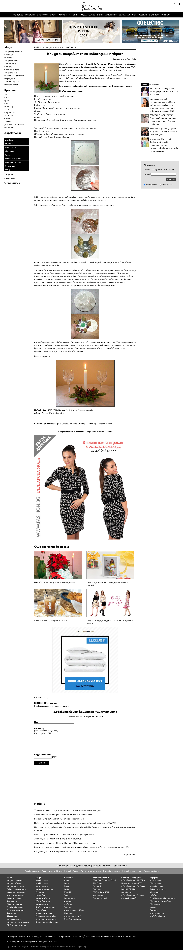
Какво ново (9, 178)
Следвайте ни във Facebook (99, 431)
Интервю (9, 57)
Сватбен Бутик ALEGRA (104, 880)
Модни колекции (15, 880)
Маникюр (8, 106)
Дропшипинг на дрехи (45, 919)
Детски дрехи (156, 886)
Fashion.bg (18, 15)
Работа (153, 910)
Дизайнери (154, 15)
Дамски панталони (132, 871)
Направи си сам (70, 47)
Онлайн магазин (32, 871)
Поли (83, 871)
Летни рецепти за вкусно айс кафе (50, 620)
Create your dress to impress (63, 946)
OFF (49, 733)
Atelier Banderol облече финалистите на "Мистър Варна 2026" (63, 814)
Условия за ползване (101, 865)
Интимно (9, 127)
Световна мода (11, 69)
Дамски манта (95, 871)
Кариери (8, 66)
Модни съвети (11, 60)
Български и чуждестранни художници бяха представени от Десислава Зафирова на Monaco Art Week (82, 847)
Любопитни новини (16, 925)
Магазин (63, 15)
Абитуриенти (111, 15)
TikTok (34, 941)
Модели (143, 15)
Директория (42, 15)
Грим (6, 100)
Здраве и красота (15, 907)
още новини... (130, 854)
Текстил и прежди (158, 889)
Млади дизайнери (15, 898)
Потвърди (171, 179)
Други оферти (157, 913)
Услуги (153, 907)
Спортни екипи (151, 871)
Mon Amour (98, 895)
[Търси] (175, 4)
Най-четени (154, 84)
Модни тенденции (13, 51)
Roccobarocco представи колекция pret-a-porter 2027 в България (164, 91)
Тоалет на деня (11, 81)
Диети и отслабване (14, 124)
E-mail (147, 174)
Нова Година (55, 423)
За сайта (60, 865)
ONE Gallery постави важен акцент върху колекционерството (64, 834)
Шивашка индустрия (14, 75)
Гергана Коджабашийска (53, 413)
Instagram (43, 941)
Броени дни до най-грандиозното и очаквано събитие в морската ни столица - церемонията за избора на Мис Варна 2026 (162, 105)
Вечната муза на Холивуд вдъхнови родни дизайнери (59, 818)
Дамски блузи (71, 871)
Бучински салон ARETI (131, 883)
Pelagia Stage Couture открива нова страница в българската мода (65, 851)
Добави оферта (157, 916)
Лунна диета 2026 (72, 916)
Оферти (53, 15)
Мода (84, 15)
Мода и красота (53, 47)
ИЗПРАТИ (42, 763)
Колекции (30, 15)
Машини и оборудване (160, 901)
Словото (34, 946)
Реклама (71, 865)
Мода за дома (10, 72)
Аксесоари (9, 151)
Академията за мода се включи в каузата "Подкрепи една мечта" (64, 843)
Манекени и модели (13, 162)
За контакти (120, 865)
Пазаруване (9, 78)
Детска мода (10, 147)
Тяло (6, 109)
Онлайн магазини (12, 183)
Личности (132, 15)
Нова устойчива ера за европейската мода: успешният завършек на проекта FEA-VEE (75, 823)
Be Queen (97, 889)
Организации (10, 166)
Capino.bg (81, 946)
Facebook (25, 941)
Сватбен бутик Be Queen (133, 886)
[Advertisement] (85, 782)
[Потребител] (180, 4)
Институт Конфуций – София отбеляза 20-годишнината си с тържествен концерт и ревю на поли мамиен (164, 145)
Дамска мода (10, 140)
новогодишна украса (79, 423)
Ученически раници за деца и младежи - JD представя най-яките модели (67, 810)
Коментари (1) (86, 410)
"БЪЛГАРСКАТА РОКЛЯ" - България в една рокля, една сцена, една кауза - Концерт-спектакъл (163, 119)
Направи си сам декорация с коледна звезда (54, 582)
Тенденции (12, 901)
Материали (155, 904)
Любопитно (10, 63)
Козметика (9, 112)
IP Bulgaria (44, 946)
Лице (6, 94)
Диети (100, 15)
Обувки (153, 895)
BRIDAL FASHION (101, 892)
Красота (8, 155)
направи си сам (105, 423)
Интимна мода (14, 919)
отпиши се (167, 184)
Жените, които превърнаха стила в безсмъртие (57, 838)
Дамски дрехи (48, 871)
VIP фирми (9, 174)
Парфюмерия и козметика (162, 898)
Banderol (97, 886)
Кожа (6, 103)
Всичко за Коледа (43, 913)
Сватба (122, 15)
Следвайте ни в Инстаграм (71, 431)
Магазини (9, 169)
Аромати (8, 115)
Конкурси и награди (16, 895)
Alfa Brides (97, 883)
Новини (75, 15)
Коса (6, 97)
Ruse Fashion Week (72, 919)
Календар (165, 15)
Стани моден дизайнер (46, 916)
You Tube (53, 941)
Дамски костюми (112, 871)
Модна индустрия (15, 886)
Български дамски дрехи (46, 922)
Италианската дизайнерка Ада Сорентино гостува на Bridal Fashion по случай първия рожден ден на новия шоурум (84, 828)
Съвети (8, 118)
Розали (25, 946)
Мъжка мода (10, 144)
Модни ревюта (14, 883)
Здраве (92, 15)
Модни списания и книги (18, 922)
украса (65, 423)
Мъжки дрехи (156, 883)
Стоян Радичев (100, 898)
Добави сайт (83, 865)
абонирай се (151, 184)
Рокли (60, 871)
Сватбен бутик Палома (132, 895)
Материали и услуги (13, 158)
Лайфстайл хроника (16, 889)
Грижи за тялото (15, 910)
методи (93, 423)
